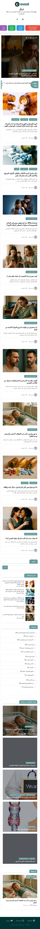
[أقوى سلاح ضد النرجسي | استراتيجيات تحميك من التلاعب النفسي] (20, 360)
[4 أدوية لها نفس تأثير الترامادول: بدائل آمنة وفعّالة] (20, 467)
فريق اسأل (34, 38)
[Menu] (23, 19)
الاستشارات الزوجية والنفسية (30, 323)
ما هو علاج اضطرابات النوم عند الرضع (25, 861)
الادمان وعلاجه (24, 482)
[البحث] (17, 19)
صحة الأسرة (3, 28)
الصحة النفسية (11, 28)
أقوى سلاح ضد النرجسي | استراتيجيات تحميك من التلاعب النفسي (20, 381)
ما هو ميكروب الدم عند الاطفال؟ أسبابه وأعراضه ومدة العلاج (20, 435)
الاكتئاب (16, 169)
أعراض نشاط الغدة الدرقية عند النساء (25, 829)
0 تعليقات (23, 138)
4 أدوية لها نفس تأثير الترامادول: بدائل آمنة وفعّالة (20, 487)
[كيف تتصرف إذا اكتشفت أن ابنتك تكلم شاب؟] (20, 256)
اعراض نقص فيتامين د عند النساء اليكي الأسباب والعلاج (20, 797)
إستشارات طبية (33, 70)
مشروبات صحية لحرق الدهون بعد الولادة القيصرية (22, 765)
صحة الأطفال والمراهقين (31, 218)
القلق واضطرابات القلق (27, 671)
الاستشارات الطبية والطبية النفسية (32, 28)
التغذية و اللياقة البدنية (28, 652)
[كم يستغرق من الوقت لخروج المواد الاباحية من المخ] (20, 307)
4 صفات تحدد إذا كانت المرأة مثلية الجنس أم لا (21, 538)
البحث (33, 562)
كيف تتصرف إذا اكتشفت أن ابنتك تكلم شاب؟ (22, 276)
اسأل (21, 9)
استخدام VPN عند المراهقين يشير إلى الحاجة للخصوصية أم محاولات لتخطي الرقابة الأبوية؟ (21, 224)
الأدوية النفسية (23, 70)
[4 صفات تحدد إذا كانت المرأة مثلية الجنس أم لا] (20, 518)
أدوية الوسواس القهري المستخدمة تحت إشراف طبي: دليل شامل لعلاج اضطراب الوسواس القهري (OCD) (22, 74)
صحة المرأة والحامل (32, 429)
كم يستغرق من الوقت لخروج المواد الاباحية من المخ (21, 328)
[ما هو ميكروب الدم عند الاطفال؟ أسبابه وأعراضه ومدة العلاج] (20, 414)
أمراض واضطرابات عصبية (27, 648)
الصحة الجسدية (20, 28)
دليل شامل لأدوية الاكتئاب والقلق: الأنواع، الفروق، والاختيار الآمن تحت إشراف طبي (20, 174)
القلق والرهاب (30, 675)
